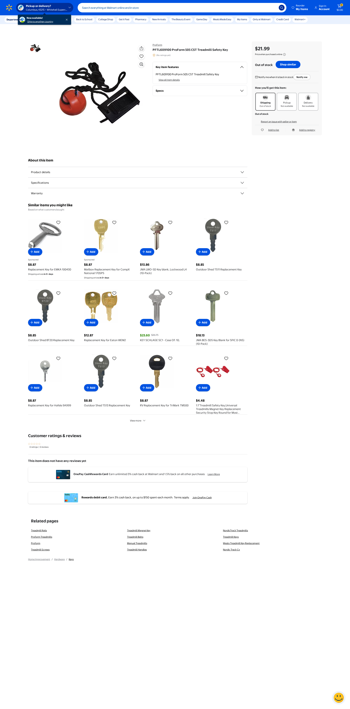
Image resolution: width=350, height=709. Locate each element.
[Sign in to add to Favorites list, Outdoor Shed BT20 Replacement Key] (58, 293)
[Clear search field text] (273, 7)
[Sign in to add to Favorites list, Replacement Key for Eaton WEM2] (114, 293)
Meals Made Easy (222, 19)
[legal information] (284, 54)
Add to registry (307, 129)
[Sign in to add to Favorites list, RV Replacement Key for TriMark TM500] (170, 358)
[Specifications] (242, 183)
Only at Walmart (262, 19)
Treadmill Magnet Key (138, 530)
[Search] (282, 8)
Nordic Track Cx (231, 549)
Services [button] (37, 19)
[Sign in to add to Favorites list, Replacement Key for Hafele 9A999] (58, 358)
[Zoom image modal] (141, 64)
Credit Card (282, 19)
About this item (40, 160)
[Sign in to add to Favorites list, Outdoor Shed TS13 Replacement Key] (114, 358)
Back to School (84, 19)
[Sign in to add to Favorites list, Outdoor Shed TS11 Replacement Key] (226, 222)
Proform (35, 543)
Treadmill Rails (39, 530)
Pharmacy (140, 19)
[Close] (67, 19)
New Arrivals (159, 19)
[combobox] (182, 7)
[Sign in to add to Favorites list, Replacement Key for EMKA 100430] (58, 222)
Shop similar (288, 64)
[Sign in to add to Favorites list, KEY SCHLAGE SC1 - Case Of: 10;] (170, 293)
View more (135, 420)
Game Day (201, 19)
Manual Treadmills (137, 543)
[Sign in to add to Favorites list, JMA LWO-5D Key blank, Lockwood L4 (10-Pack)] (170, 222)
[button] (300, 7)
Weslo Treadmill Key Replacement (241, 543)
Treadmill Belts (135, 536)
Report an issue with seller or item (279, 121)
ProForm (157, 44)
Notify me (302, 77)
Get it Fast (124, 19)
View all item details (169, 79)
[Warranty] (242, 193)
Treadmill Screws (40, 549)
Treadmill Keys (231, 536)
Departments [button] (14, 19)
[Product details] (242, 172)
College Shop (105, 19)
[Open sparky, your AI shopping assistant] (338, 697)
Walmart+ (300, 19)
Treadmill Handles (137, 549)
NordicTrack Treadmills (235, 530)
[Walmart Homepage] (9, 7)
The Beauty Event (181, 19)
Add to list (273, 129)
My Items (242, 19)
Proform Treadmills (41, 536)
